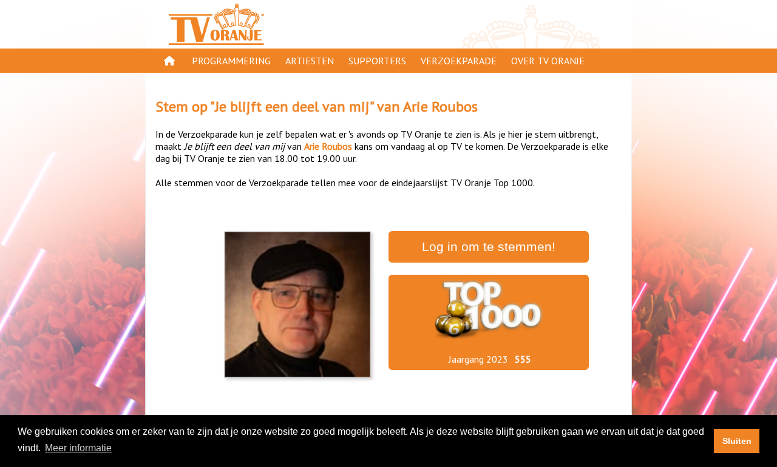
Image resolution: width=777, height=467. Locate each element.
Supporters (377, 61)
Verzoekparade (459, 61)
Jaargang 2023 (478, 359)
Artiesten (309, 61)
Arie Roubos (440, 106)
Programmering (231, 61)
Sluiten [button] (737, 441)
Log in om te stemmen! (488, 247)
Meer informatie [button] (78, 448)
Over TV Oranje (548, 61)
